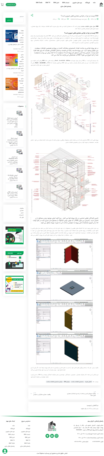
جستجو (22, 16)
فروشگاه (87, 3)
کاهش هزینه (88, 382)
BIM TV (48, 3)
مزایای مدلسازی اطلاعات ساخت (54, 382)
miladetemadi (74, 19)
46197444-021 (96, 442)
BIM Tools (39, 3)
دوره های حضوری (77, 3)
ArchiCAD (42, 63)
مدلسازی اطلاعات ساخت (77, 382)
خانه (94, 3)
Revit (36, 63)
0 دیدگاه (55, 19)
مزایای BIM (67, 382)
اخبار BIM (56, 3)
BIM (97, 26)
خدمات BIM (65, 3)
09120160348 (77, 442)
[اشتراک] (31, 15)
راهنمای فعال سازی (66, 6)
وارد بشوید (83, 409)
